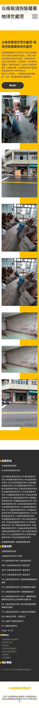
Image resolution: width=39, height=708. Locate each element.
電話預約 (12, 85)
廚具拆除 (5, 645)
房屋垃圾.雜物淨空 (9, 652)
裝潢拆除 (5, 655)
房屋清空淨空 (7, 642)
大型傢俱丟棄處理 (9, 648)
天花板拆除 (6, 658)
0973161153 (9, 669)
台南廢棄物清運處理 (10, 639)
